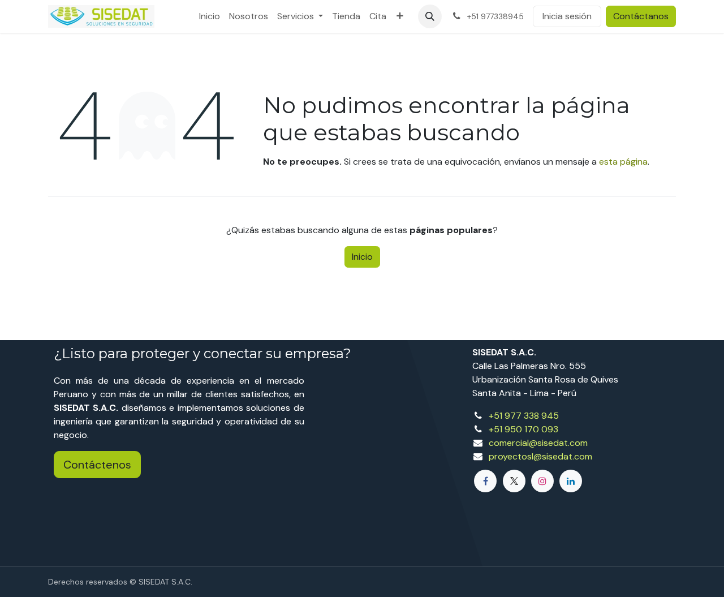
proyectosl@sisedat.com (540, 456)
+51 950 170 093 (523, 429)
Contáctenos (97, 464)
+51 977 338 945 (524, 416)
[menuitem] (210, 16)
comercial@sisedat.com (538, 443)
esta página (623, 161)
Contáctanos (641, 16)
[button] (430, 16)
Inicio (362, 257)
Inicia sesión (567, 16)
